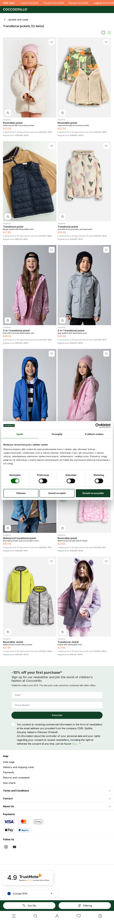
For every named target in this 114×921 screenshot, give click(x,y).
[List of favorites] (79, 916)
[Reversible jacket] (29, 77)
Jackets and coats (18, 19)
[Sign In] (57, 916)
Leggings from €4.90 (103, 3)
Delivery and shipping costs (18, 767)
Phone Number (22, 705)
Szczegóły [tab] (57, 434)
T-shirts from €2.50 (29, 3)
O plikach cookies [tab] (94, 434)
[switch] (43, 481)
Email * (18, 695)
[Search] (35, 916)
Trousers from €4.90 (53, 3)
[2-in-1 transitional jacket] (29, 285)
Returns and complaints (16, 777)
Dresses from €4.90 (78, 3)
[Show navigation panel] (14, 916)
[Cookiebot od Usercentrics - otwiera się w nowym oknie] (98, 425)
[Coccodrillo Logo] (15, 9)
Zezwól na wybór (57, 493)
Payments (8, 772)
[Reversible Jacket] (29, 597)
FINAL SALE (9, 3)
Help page (9, 762)
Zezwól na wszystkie (93, 493)
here (74, 743)
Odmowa (21, 493)
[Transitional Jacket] (84, 597)
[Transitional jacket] (29, 181)
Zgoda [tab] (19, 434)
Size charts (9, 782)
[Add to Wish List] (52, 42)
